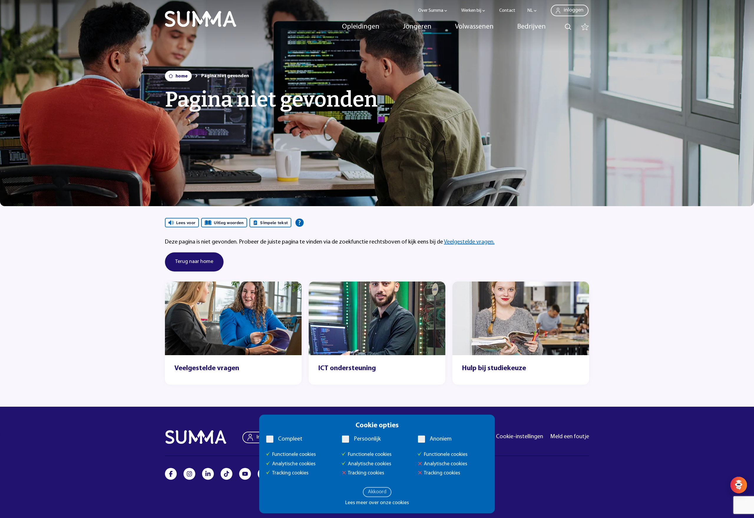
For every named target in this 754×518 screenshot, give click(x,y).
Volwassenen (474, 26)
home (182, 76)
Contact (507, 10)
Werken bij (471, 10)
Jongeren (417, 26)
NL (530, 10)
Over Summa (430, 10)
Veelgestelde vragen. (469, 242)
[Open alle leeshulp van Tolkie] (299, 223)
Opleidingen (360, 26)
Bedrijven (531, 26)
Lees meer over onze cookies (377, 503)
